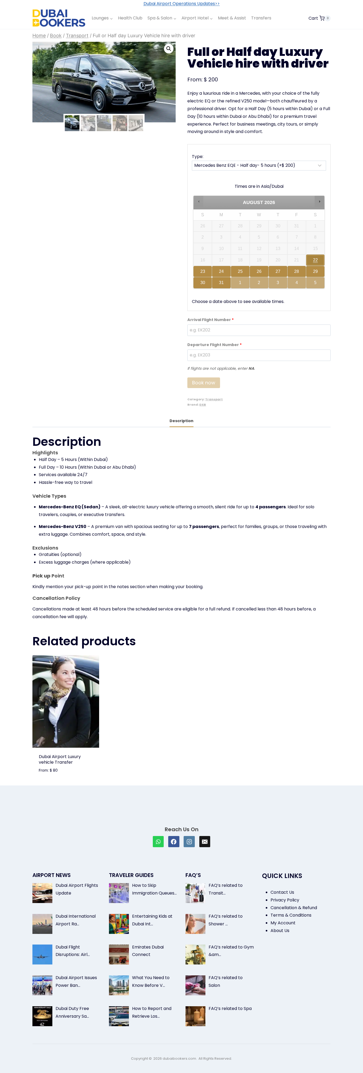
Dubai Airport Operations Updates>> (181, 4)
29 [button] (315, 273)
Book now (203, 382)
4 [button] (297, 284)
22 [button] (315, 262)
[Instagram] (189, 841)
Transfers (261, 18)
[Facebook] (173, 841)
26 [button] (259, 273)
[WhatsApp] (158, 841)
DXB (202, 404)
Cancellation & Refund (294, 908)
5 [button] (315, 284)
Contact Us (282, 892)
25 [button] (240, 273)
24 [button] (220, 273)
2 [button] (259, 284)
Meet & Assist (232, 18)
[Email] (204, 841)
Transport (214, 399)
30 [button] (201, 284)
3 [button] (278, 284)
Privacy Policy (285, 900)
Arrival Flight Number (210, 319)
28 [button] (295, 273)
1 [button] (241, 284)
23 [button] (201, 273)
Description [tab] (181, 420)
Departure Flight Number (214, 344)
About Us (280, 931)
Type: (197, 156)
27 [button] (278, 273)
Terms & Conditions (291, 915)
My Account (283, 923)
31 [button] (220, 284)
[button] (169, 48)
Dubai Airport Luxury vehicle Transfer (60, 759)
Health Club (130, 18)
